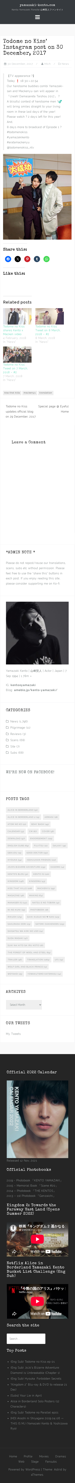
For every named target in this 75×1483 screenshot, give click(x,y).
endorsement (41, 838)
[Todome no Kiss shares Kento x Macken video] (17, 316)
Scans (14, 740)
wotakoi (15, 974)
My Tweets (13, 1033)
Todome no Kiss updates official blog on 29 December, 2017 (21, 411)
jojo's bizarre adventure (26, 867)
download (16, 838)
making (36, 895)
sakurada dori (19, 924)
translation (45, 393)
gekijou (14, 853)
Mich (47, 63)
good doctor (37, 853)
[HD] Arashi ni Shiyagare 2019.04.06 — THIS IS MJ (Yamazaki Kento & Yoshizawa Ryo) (39, 1423)
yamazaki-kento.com (37, 5)
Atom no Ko (17, 824)
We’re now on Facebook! (30, 772)
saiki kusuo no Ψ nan (43, 917)
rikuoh (15, 917)
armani (51, 817)
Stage (35, 1461)
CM (33, 831)
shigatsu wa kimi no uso (25, 931)
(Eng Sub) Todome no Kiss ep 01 (33, 1361)
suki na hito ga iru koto (25, 945)
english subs (18, 846)
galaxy (59, 846)
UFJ (59, 960)
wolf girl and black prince (27, 967)
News (65, 63)
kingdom (16, 881)
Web (21, 1461)
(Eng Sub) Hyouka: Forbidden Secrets (36, 1378)
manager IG (17, 903)
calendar (16, 831)
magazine (16, 895)
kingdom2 (37, 881)
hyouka (15, 860)
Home (13, 1456)
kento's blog (18, 874)
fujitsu (41, 846)
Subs (13, 752)
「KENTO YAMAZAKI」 (47, 1180)
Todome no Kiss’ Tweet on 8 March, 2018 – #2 (48, 330)
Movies (44, 1456)
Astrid (58, 1469)
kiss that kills (12, 393)
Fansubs (51, 1461)
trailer (15, 960)
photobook (39, 910)
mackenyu (30, 393)
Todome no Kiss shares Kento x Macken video (14, 330)
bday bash (40, 824)
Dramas (60, 1456)
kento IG (41, 874)
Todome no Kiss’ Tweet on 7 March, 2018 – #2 (15, 368)
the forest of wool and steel (29, 952)
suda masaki (18, 938)
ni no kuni (16, 910)
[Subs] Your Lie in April (26, 1395)
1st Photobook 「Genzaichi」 (36, 1195)
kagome (57, 867)
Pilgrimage (17, 727)
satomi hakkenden (50, 924)
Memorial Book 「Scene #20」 (37, 1185)
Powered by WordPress (24, 1469)
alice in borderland (23, 810)
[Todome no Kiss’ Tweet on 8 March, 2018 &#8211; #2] (49, 316)
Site (12, 746)
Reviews (16, 734)
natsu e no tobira (45, 903)
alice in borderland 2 (23, 817)
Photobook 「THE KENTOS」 (36, 1190)
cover (48, 831)
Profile (28, 1456)
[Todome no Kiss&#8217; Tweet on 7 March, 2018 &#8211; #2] (17, 354)
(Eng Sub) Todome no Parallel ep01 (34, 1412)
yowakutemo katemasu (44, 974)
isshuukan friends (41, 860)
